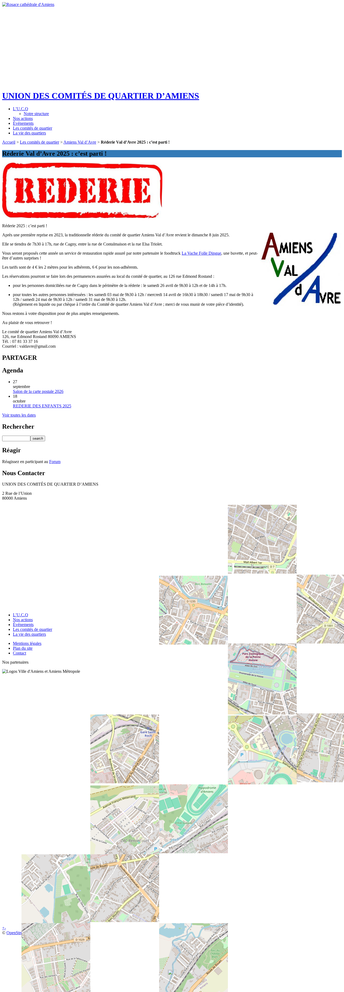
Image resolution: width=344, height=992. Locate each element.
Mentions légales (27, 643)
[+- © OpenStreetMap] (172, 554)
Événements (23, 123)
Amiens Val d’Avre (79, 142)
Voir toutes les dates (19, 415)
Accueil (8, 142)
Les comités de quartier (32, 128)
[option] (172, 42)
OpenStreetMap (19, 932)
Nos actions (23, 118)
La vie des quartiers (29, 133)
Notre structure (36, 113)
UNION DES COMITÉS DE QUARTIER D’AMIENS (100, 96)
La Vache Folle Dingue (201, 253)
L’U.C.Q (20, 108)
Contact (19, 653)
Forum (54, 461)
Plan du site (23, 648)
